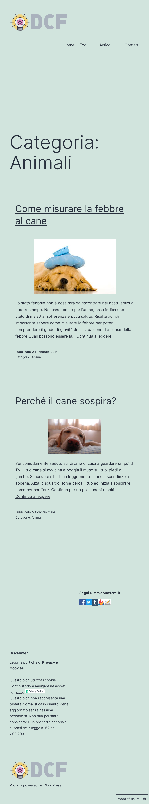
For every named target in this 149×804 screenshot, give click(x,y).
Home (69, 45)
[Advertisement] (74, 97)
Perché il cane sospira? (65, 401)
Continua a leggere (94, 336)
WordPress (52, 785)
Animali (37, 357)
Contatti (132, 45)
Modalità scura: (129, 799)
